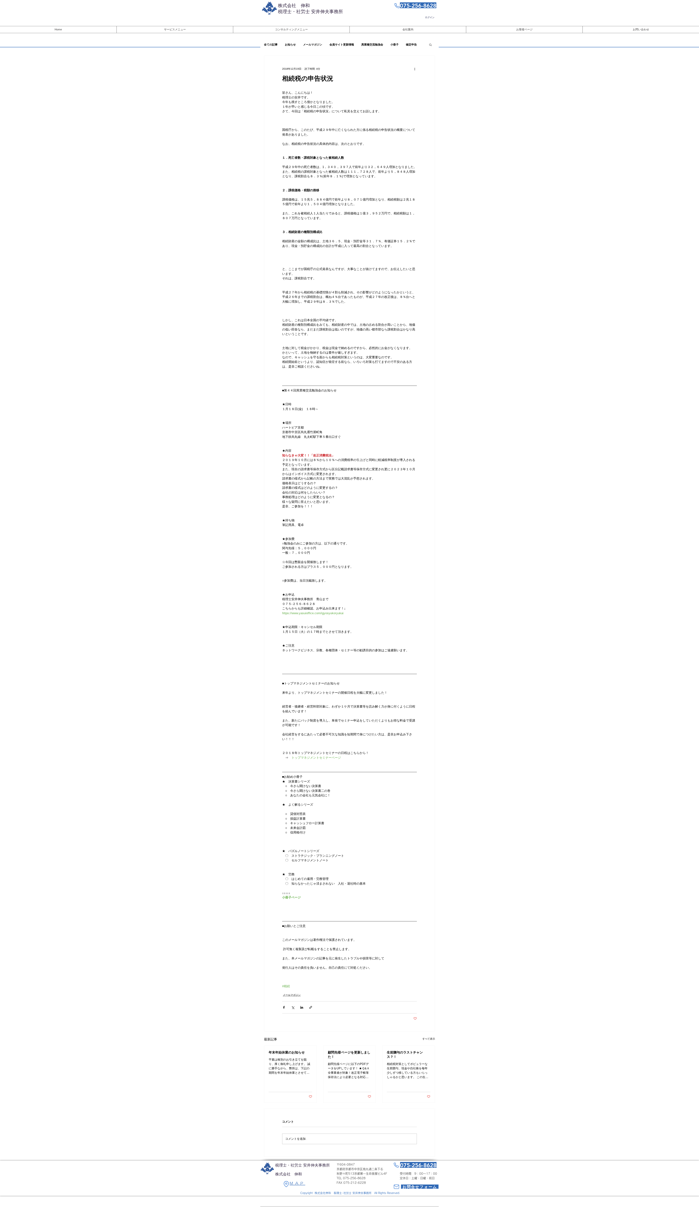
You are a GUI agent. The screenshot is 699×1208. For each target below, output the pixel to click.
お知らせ (290, 44)
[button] (430, 44)
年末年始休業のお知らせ (287, 1052)
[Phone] (397, 5)
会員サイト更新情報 (341, 44)
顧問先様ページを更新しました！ (349, 1055)
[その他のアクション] (414, 69)
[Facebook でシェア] (284, 1007)
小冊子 (394, 44)
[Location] (286, 1184)
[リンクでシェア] (310, 1007)
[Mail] (396, 1186)
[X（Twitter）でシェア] (293, 1007)
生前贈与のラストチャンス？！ (405, 1055)
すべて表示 (428, 1038)
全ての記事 (271, 44)
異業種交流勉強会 (372, 44)
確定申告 (411, 44)
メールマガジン (312, 44)
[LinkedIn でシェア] (301, 1007)
